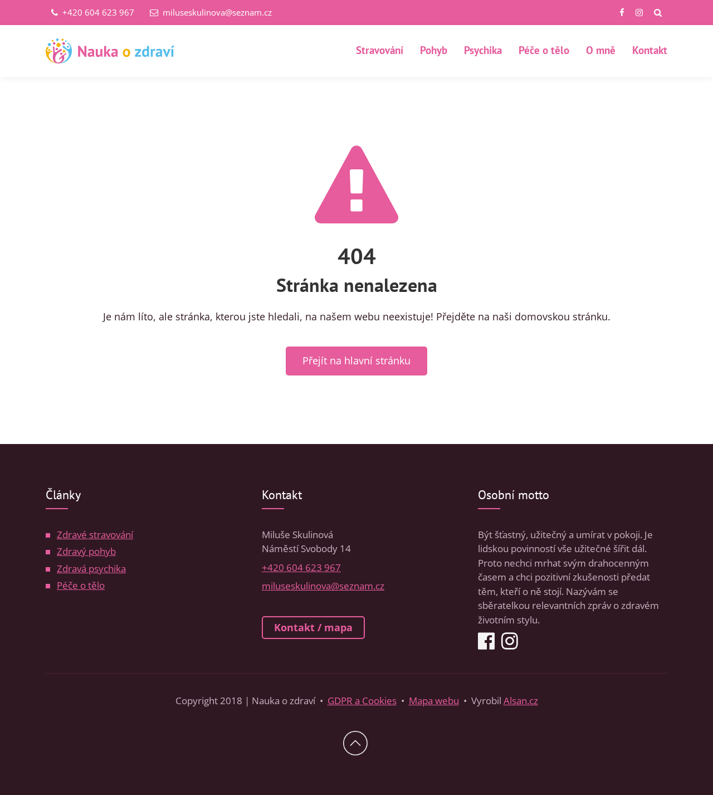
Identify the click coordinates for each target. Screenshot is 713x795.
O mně (601, 50)
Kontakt (649, 50)
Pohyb (433, 50)
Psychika (483, 50)
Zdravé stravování (95, 534)
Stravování (379, 50)
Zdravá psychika (91, 568)
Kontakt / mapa (313, 627)
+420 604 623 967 (97, 12)
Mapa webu (434, 700)
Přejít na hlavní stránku (356, 360)
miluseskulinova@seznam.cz (216, 12)
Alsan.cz (521, 700)
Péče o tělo (544, 50)
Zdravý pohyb (86, 551)
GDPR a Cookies (362, 700)
